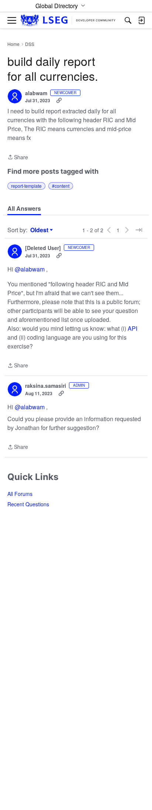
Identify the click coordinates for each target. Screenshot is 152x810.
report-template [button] (26, 186)
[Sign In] (141, 20)
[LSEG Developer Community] (68, 20)
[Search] (128, 20)
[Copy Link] (59, 100)
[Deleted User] (43, 248)
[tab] (24, 208)
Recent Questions (28, 504)
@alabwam (30, 269)
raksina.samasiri (45, 386)
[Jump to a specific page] (139, 230)
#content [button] (60, 186)
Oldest (40, 230)
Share (17, 157)
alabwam (36, 93)
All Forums (19, 493)
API (132, 328)
